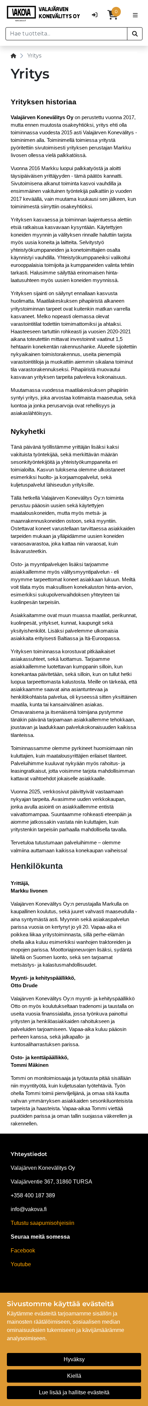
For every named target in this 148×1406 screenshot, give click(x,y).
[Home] (13, 55)
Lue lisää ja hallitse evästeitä (74, 1392)
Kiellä (74, 1376)
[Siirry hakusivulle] (134, 33)
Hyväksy (74, 1359)
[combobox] (66, 33)
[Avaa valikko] (135, 14)
